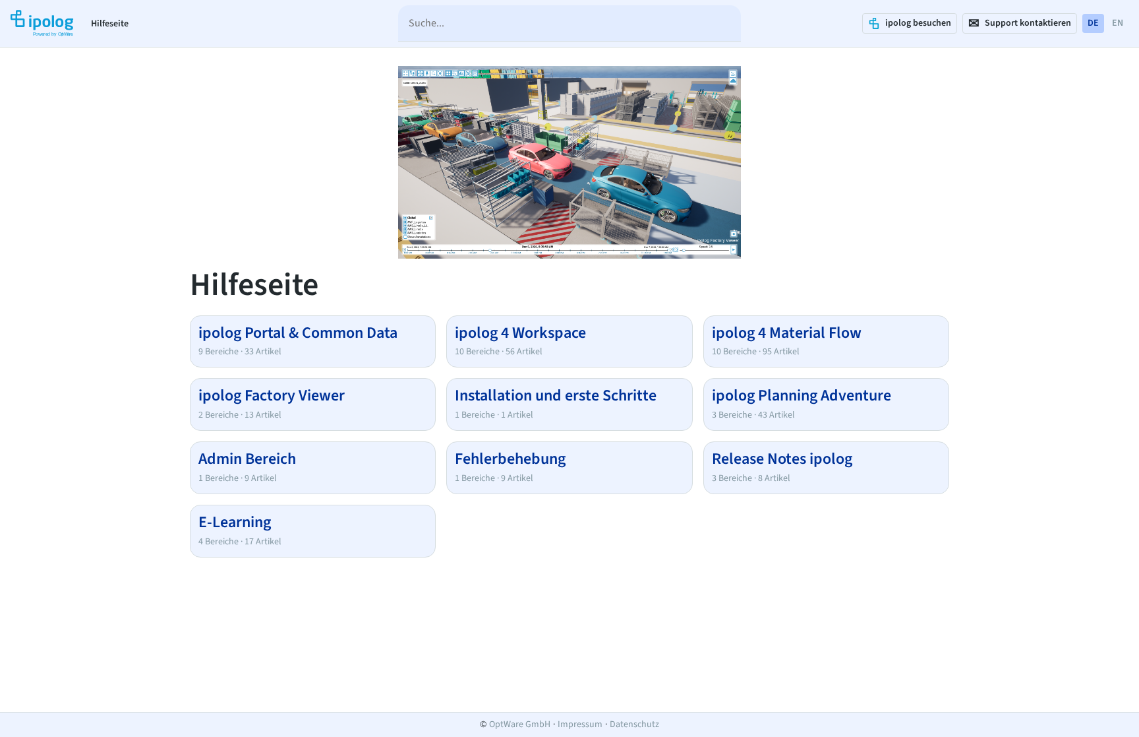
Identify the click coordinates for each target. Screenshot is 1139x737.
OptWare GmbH (519, 724)
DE (1093, 23)
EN (1117, 23)
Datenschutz (634, 724)
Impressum (580, 724)
